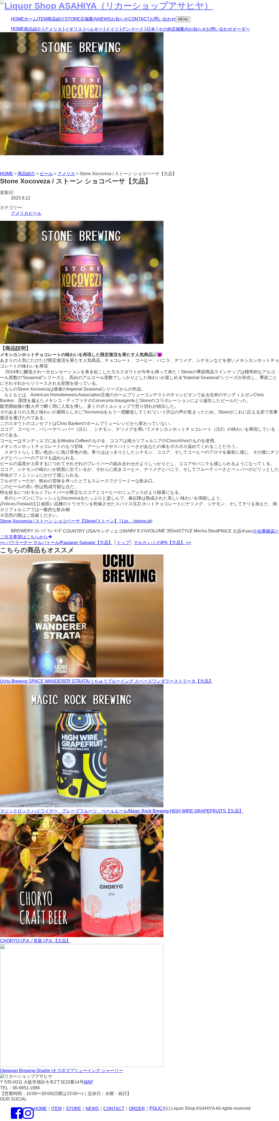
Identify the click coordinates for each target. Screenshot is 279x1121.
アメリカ (51, 29)
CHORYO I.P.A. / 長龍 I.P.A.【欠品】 (35, 940)
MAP (88, 1082)
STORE (73, 1108)
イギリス (72, 29)
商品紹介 (32, 29)
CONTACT (114, 1108)
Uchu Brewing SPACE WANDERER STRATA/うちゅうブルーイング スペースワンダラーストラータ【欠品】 (106, 681)
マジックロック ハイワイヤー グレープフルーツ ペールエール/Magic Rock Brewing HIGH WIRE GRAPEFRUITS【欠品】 (121, 811)
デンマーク (131, 29)
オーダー (241, 29)
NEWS (92, 1108)
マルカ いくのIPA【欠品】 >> (162, 542)
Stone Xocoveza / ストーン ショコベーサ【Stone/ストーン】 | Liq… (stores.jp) (76, 521)
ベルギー (92, 29)
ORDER (137, 1108)
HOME (17, 29)
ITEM (56, 1108)
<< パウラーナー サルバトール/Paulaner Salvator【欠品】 (56, 542)
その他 (163, 29)
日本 (149, 29)
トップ (123, 542)
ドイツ (111, 29)
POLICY (157, 1108)
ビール (34, 213)
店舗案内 (180, 29)
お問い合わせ (219, 29)
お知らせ (197, 29)
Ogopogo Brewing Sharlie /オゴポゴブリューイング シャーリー (61, 1070)
